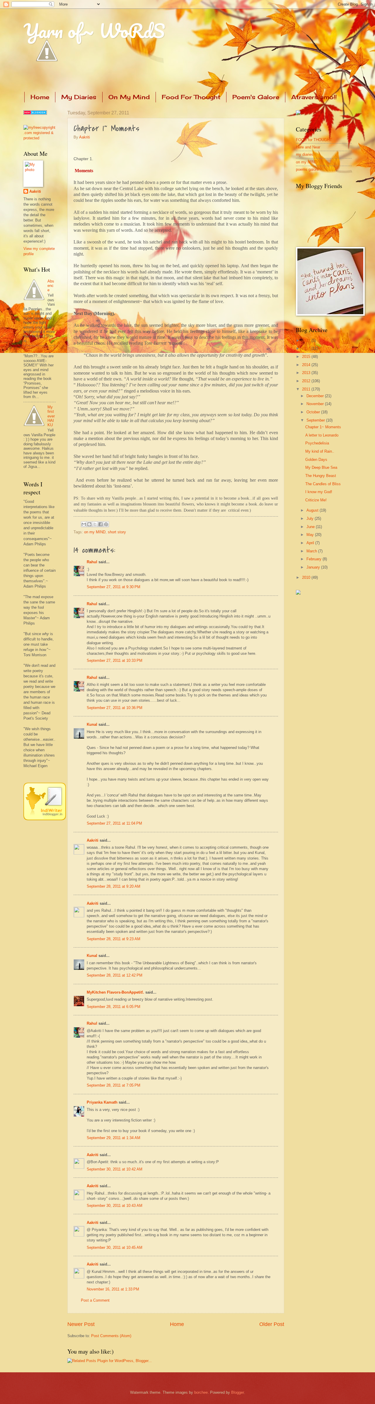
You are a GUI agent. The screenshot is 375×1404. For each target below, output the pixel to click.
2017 (306, 340)
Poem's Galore (255, 97)
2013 (306, 373)
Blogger (237, 1392)
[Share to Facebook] (100, 524)
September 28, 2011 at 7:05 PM (113, 1085)
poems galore (307, 169)
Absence (50, 285)
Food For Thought (191, 97)
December (315, 396)
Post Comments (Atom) (111, 1336)
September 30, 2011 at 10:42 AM (114, 1169)
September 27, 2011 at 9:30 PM (113, 587)
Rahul (92, 562)
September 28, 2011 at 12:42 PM (114, 975)
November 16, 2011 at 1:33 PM (113, 1289)
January (313, 567)
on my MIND (94, 532)
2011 (306, 389)
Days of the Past (37, 351)
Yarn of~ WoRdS (94, 30)
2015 (306, 356)
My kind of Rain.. (319, 451)
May (310, 534)
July (310, 518)
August (313, 510)
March (312, 551)
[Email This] (84, 524)
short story (117, 532)
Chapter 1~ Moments (323, 427)
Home (39, 97)
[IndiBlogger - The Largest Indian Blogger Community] (44, 819)
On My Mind (129, 97)
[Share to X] (95, 524)
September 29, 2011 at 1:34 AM (113, 1138)
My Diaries (78, 97)
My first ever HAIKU (51, 416)
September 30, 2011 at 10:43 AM (114, 1205)
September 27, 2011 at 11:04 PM (114, 823)
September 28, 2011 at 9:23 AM (113, 939)
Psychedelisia (317, 443)
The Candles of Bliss (323, 484)
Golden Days (316, 459)
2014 (306, 365)
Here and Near (308, 147)
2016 (306, 348)
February (314, 559)
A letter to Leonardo (321, 435)
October (313, 412)
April (310, 543)
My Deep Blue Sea (321, 467)
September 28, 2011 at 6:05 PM (113, 1006)
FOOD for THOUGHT (314, 140)
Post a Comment (95, 1300)
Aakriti (84, 137)
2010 (306, 577)
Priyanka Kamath (102, 1102)
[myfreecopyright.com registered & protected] (39, 138)
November (315, 404)
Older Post (271, 1324)
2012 (306, 381)
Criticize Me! (316, 500)
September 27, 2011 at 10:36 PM (114, 708)
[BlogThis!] (89, 524)
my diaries (304, 154)
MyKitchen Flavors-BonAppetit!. (115, 992)
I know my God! (318, 492)
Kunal (92, 724)
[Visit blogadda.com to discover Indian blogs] (35, 113)
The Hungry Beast (320, 475)
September (316, 420)
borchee (201, 1392)
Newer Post (81, 1324)
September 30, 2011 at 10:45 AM (114, 1247)
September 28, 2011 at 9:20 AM (113, 886)
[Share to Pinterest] (106, 524)
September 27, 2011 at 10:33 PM (114, 660)
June (311, 527)
